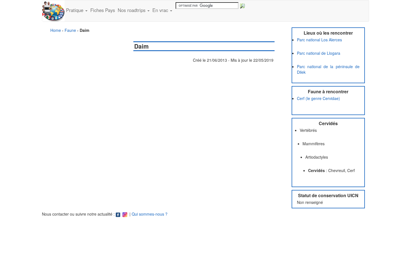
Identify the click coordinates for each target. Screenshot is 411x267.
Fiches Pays (102, 10)
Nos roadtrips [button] (132, 10)
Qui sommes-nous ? (149, 214)
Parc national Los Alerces (319, 39)
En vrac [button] (160, 10)
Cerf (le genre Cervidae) (318, 98)
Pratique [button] (75, 10)
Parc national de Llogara (318, 53)
